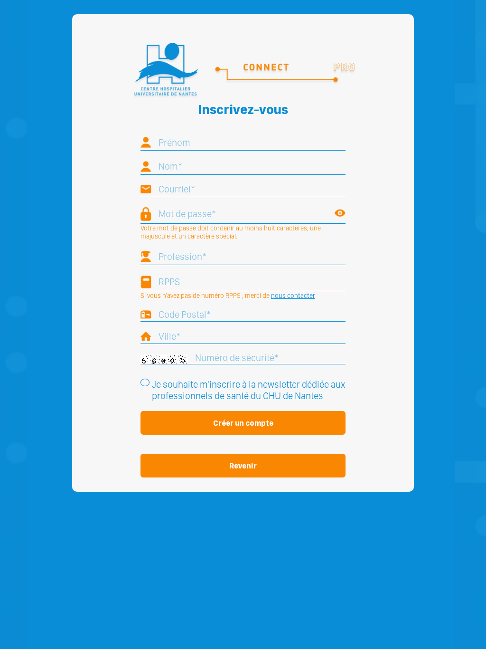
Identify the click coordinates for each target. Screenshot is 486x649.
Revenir (243, 465)
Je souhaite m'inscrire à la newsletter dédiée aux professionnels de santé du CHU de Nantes (248, 390)
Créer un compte (243, 423)
